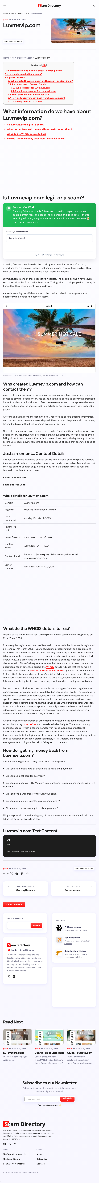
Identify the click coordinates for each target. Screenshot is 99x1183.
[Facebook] (13, 976)
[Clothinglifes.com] (25, 888)
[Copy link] (27, 873)
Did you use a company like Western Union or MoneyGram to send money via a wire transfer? (49, 784)
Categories (41, 1159)
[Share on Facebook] (16, 873)
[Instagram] (15, 1143)
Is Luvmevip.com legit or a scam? (23, 74)
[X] (8, 976)
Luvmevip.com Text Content (25, 101)
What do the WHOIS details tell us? (28, 94)
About (39, 1154)
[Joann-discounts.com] (49, 1037)
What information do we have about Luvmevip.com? (33, 70)
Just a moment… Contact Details (27, 84)
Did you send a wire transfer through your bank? (31, 793)
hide (44, 65)
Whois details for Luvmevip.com (30, 87)
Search (36, 925)
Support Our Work (15, 77)
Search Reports (15, 918)
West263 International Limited (46, 670)
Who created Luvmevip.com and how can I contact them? (40, 81)
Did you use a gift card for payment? (25, 775)
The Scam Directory (12, 1159)
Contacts (40, 1163)
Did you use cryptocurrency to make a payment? (32, 808)
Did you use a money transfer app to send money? (33, 801)
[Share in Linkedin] (21, 873)
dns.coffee (30, 724)
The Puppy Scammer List (14, 1154)
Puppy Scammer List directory (77, 930)
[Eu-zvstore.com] (73, 888)
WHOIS (50, 666)
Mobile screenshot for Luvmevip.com (33, 91)
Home (5, 13)
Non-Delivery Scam (19, 13)
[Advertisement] (49, 169)
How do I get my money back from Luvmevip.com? (36, 98)
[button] (4, 5)
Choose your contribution (17, 231)
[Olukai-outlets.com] (81, 1037)
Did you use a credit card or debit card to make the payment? (39, 768)
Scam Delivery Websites (14, 1163)
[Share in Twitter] (11, 873)
